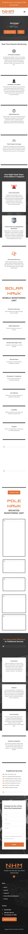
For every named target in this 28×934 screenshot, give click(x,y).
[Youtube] (14, 876)
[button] (24, 11)
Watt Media (21, 929)
